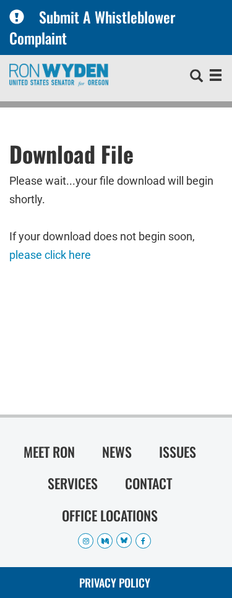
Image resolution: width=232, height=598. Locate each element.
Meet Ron (49, 451)
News (117, 451)
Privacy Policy (114, 583)
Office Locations (110, 515)
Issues (177, 451)
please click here (50, 254)
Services (73, 483)
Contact (148, 483)
